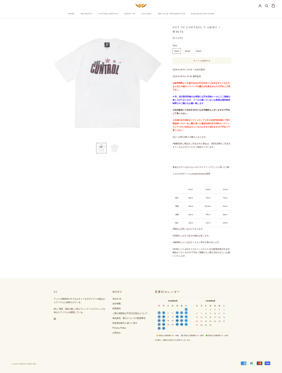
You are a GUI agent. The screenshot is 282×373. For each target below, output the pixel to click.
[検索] (266, 5)
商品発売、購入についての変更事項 (129, 318)
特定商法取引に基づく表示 (125, 323)
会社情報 (117, 303)
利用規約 (117, 308)
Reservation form (202, 14)
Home (71, 14)
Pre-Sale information (171, 14)
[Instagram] (55, 318)
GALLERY (147, 14)
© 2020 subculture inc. (24, 364)
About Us (129, 14)
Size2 (187, 51)
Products (87, 14)
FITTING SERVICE (108, 14)
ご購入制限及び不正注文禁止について (130, 313)
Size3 (198, 51)
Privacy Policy (119, 328)
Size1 (176, 51)
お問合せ (117, 332)
